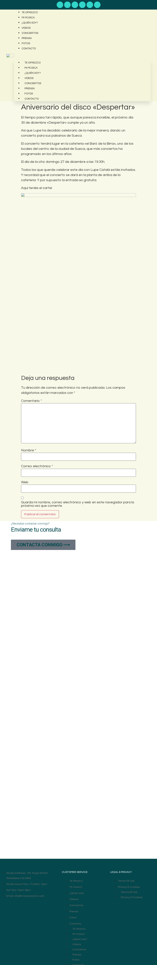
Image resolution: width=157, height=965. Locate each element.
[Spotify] (67, 5)
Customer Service (74, 872)
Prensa (27, 38)
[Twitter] (97, 5)
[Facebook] (82, 5)
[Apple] (75, 5)
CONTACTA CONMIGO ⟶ (43, 544)
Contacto (29, 48)
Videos (26, 28)
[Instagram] (90, 5)
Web (24, 482)
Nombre (28, 450)
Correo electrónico (37, 466)
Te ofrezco (30, 12)
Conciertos (30, 33)
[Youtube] (60, 5)
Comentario (31, 401)
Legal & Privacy (121, 872)
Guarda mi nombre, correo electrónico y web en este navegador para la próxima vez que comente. (77, 504)
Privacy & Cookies (129, 887)
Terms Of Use (126, 881)
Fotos (26, 43)
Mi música (28, 17)
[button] (82, 53)
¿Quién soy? (30, 22)
